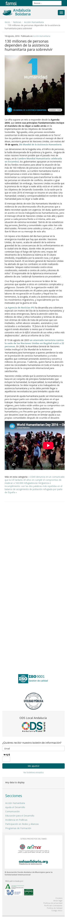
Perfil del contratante (53, 905)
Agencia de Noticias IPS (21, 307)
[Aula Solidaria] (33, 862)
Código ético (56, 910)
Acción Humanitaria (34, 22)
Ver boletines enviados (33, 772)
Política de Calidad (54, 908)
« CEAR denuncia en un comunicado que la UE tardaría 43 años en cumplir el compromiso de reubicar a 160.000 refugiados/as (35, 479)
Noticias (17, 22)
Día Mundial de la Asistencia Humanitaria (40, 144)
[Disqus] (35, 544)
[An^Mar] (33, 848)
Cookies (58, 898)
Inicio (7, 22)
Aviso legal (57, 900)
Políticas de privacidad (52, 903)
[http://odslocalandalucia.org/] (33, 727)
